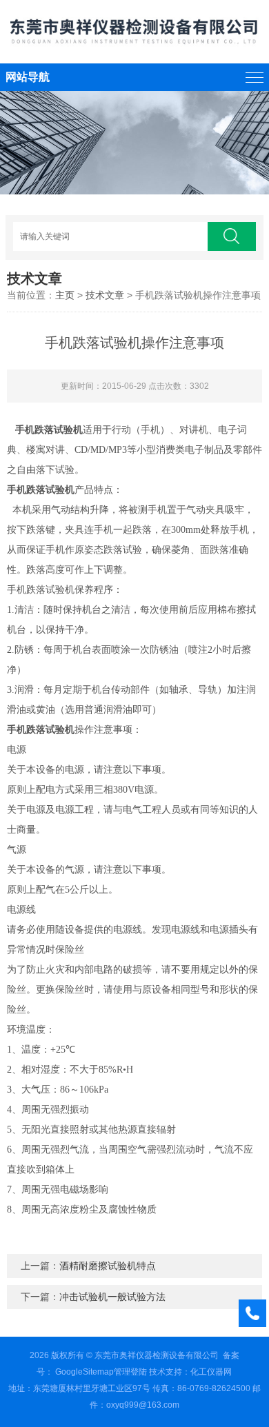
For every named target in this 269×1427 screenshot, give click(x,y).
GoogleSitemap (84, 1372)
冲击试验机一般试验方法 (112, 1296)
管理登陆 (130, 1372)
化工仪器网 (211, 1372)
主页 (64, 295)
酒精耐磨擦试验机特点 (107, 1265)
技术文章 (105, 295)
